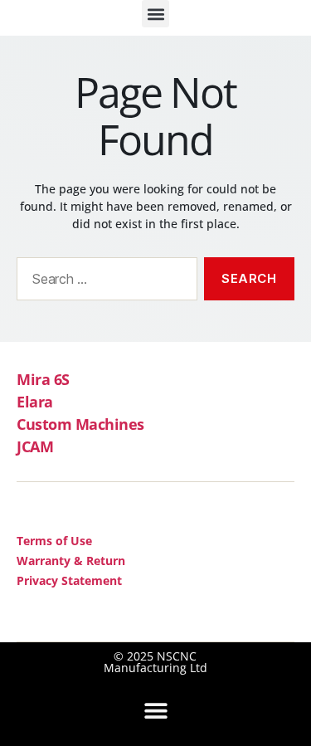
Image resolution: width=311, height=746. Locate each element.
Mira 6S (43, 379)
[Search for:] (103, 282)
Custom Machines (80, 424)
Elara (35, 402)
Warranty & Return (71, 560)
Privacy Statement (69, 580)
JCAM (35, 446)
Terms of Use (54, 541)
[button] (155, 13)
